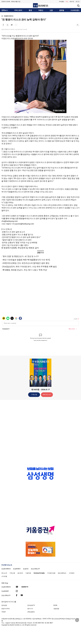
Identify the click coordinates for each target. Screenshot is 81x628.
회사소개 (4, 573)
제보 (67, 1)
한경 (6, 569)
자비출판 (61, 1)
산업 (51, 10)
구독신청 (34, 394)
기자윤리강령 (51, 573)
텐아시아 (30, 608)
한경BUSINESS (8, 16)
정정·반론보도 (62, 573)
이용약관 (28, 573)
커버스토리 (18, 10)
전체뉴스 (4, 10)
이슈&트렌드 (75, 10)
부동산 (40, 10)
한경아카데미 (5, 608)
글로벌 (61, 10)
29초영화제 (31, 612)
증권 (30, 10)
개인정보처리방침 (39, 573)
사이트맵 (4, 576)
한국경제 (4, 605)
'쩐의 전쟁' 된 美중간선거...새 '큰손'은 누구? (20, 256)
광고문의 (20, 573)
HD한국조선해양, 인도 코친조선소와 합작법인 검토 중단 (25, 263)
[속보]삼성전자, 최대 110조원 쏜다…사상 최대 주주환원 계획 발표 (29, 266)
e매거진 (72, 1)
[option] (40, 473)
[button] (77, 1)
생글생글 (56, 608)
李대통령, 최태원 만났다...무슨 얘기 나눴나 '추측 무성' (24, 270)
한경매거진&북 (5, 1)
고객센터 (71, 573)
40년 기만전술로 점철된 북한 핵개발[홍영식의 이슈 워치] (26, 260)
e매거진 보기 (47, 394)
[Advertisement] (40, 432)
